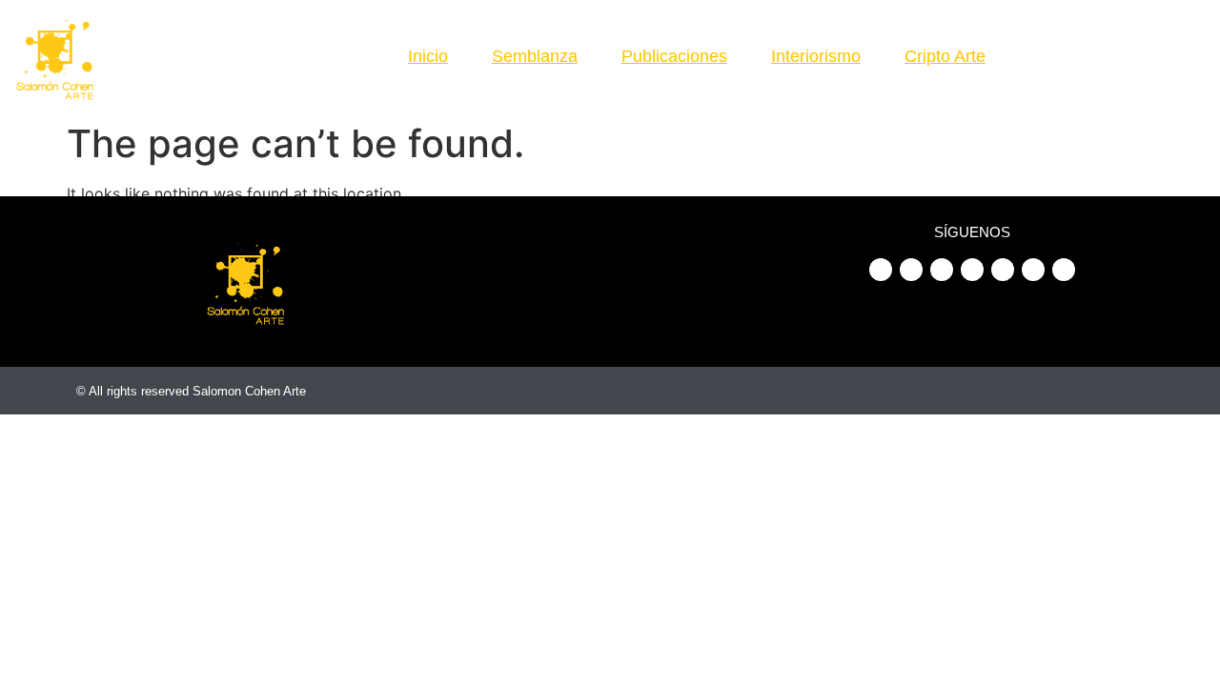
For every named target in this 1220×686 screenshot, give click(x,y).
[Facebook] (1028, 42)
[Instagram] (1095, 42)
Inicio (428, 56)
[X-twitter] (1195, 42)
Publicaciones (674, 56)
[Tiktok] (1162, 42)
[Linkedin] (1128, 42)
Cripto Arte (945, 56)
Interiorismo (816, 56)
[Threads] (1112, 70)
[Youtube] (1061, 42)
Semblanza (535, 56)
